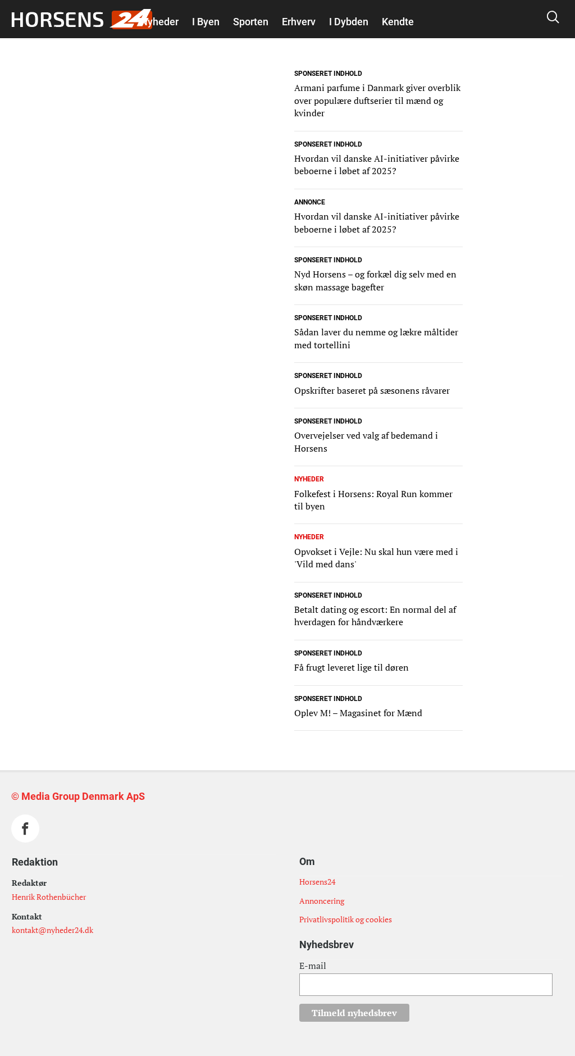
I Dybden (348, 22)
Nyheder (159, 22)
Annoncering (321, 900)
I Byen (206, 22)
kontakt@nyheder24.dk (52, 930)
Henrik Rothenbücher (49, 896)
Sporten (250, 22)
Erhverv (299, 22)
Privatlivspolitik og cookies (345, 919)
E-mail (312, 965)
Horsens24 (317, 881)
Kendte (398, 22)
